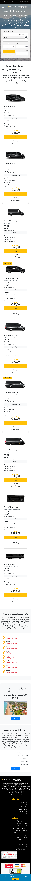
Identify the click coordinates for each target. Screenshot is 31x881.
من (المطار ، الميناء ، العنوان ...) (9, 31)
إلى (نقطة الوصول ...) (7, 37)
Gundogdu (11, 647)
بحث (9, 51)
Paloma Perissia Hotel (23, 756)
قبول (15, 879)
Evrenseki (11, 642)
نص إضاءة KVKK (23, 802)
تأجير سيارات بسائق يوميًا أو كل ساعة (18, 828)
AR (9, 1)
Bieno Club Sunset (24, 758)
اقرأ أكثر (15, 718)
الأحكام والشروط (23, 809)
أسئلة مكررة (24, 813)
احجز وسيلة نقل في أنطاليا (21, 823)
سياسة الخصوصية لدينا (22, 811)
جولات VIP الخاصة (23, 844)
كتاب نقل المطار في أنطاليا (21, 821)
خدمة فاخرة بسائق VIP (22, 842)
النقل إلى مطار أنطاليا (22, 825)
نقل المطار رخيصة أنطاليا (21, 835)
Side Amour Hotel (24, 764)
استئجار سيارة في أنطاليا (21, 849)
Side (11, 666)
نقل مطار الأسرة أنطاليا (21, 830)
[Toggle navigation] (3, 7)
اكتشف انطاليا (24, 846)
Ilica (11, 637)
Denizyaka (11, 657)
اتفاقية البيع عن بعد (22, 804)
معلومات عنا (24, 806)
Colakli (11, 661)
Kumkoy (11, 652)
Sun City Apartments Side (22, 753)
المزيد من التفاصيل (15, 118)
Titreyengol (11, 671)
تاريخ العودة (5, 43)
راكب (27, 50)
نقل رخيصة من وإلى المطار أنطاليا (19, 832)
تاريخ (17, 43)
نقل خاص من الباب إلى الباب (20, 839)
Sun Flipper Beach (24, 761)
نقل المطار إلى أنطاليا (22, 837)
